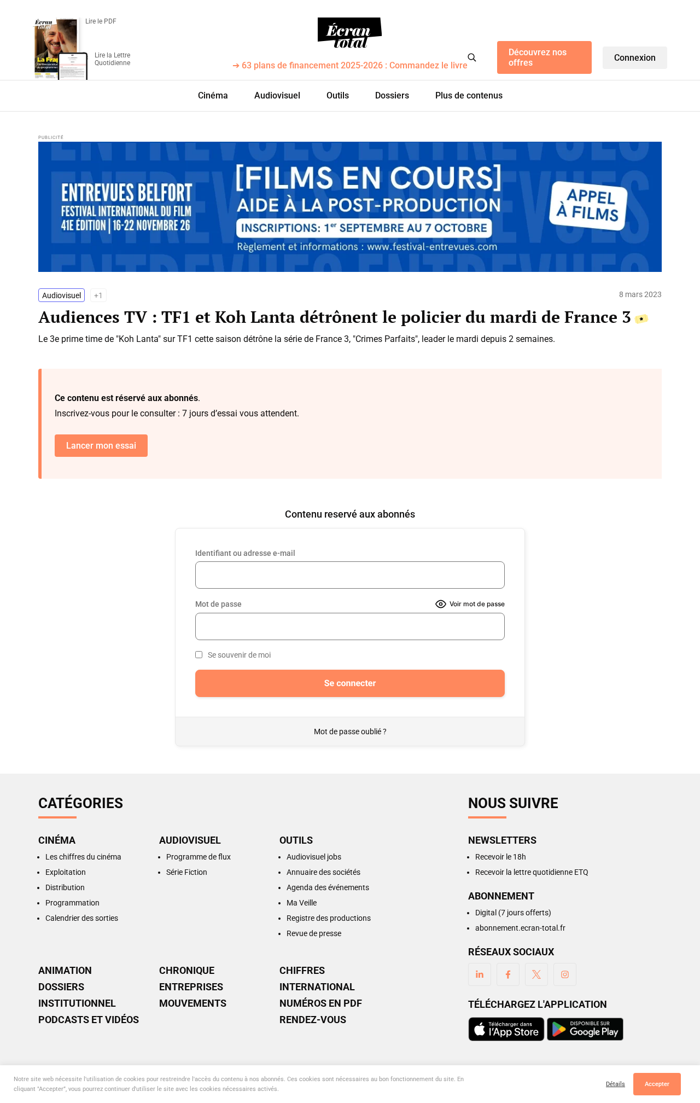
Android (585, 1029)
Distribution (65, 887)
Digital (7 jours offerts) (513, 912)
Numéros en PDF (320, 1003)
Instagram (564, 974)
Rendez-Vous (312, 1019)
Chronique (186, 970)
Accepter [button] (657, 1084)
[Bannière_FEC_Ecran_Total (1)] (350, 207)
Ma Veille (302, 902)
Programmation (72, 902)
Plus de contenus (469, 95)
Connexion (635, 58)
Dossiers (392, 95)
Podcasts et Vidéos (88, 1019)
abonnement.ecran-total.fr (520, 928)
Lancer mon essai (101, 445)
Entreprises (191, 987)
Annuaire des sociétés (323, 872)
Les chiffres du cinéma (83, 856)
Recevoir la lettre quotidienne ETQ (531, 872)
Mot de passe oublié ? (350, 731)
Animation (65, 970)
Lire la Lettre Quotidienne (112, 59)
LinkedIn (479, 974)
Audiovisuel (277, 95)
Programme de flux (198, 856)
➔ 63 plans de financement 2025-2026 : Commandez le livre (350, 66)
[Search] (472, 57)
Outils (337, 95)
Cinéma (213, 95)
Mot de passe (218, 604)
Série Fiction (186, 872)
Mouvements (192, 1003)
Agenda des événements (328, 887)
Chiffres (302, 970)
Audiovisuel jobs (314, 856)
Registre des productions (329, 918)
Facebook (508, 974)
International (317, 987)
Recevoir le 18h (500, 856)
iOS (506, 1029)
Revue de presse (314, 933)
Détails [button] (615, 1084)
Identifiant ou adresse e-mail (245, 553)
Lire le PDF (100, 21)
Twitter (536, 974)
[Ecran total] (350, 33)
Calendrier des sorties (81, 918)
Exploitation (65, 872)
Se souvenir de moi (239, 655)
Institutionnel (77, 1003)
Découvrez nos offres (538, 57)
